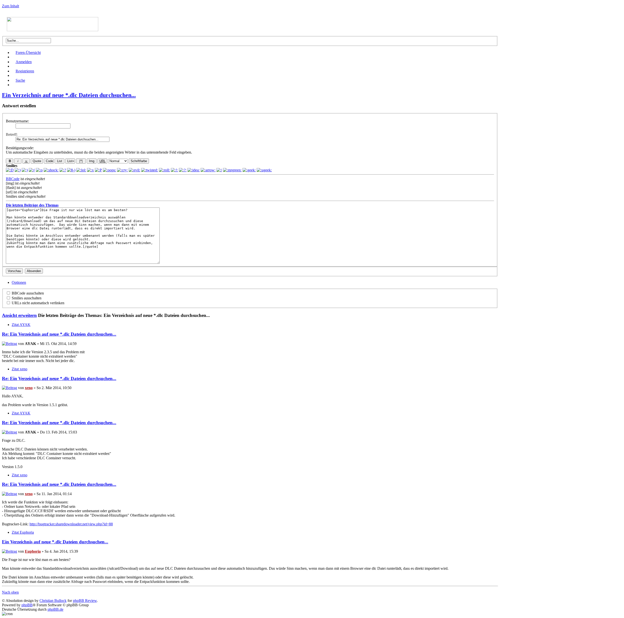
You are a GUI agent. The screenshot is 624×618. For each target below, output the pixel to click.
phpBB (27, 605)
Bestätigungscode (19, 148)
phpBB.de (55, 609)
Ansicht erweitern (19, 315)
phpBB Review (85, 600)
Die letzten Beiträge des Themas (32, 205)
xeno (29, 388)
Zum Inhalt (10, 6)
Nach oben (10, 592)
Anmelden (24, 62)
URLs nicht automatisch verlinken (37, 303)
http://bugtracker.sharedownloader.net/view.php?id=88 (71, 524)
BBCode (13, 179)
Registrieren (25, 71)
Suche (20, 80)
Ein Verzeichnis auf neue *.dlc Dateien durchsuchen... (69, 95)
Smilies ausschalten (26, 298)
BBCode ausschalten (27, 293)
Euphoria (33, 551)
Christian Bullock (53, 600)
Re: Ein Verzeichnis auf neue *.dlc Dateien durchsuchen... (59, 334)
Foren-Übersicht (28, 52)
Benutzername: (17, 121)
